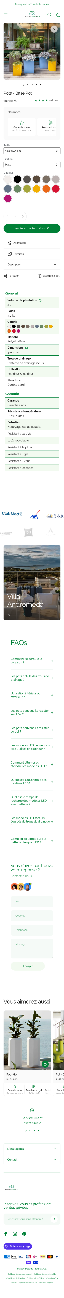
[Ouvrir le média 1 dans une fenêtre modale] (54, 29)
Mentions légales (46, 1282)
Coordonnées (52, 1278)
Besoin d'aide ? (51, 275)
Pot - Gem (12, 1074)
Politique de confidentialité (45, 1274)
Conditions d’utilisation (15, 1278)
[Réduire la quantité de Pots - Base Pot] (7, 216)
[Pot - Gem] (27, 1040)
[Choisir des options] (45, 1064)
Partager (14, 275)
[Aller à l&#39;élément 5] (40, 84)
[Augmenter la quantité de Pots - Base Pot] (22, 216)
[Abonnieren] (54, 1219)
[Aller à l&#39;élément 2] (28, 84)
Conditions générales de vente (24, 1282)
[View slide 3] (34, 1130)
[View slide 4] (38, 1130)
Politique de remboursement (20, 1274)
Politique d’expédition (35, 1278)
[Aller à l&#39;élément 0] (23, 84)
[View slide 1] (25, 1130)
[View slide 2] (30, 1130)
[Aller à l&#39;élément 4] (36, 84)
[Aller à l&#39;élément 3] (32, 84)
